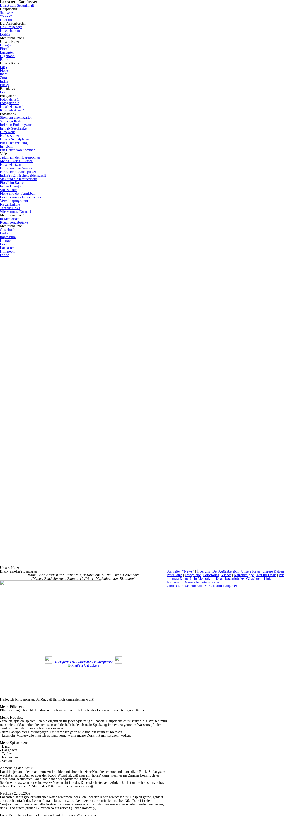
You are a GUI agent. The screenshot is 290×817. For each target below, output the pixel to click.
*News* (188, 571)
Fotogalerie (193, 575)
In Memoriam (203, 578)
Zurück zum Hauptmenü (221, 586)
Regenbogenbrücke (230, 578)
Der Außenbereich (225, 571)
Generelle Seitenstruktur (202, 582)
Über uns (203, 571)
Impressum (174, 582)
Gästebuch (253, 578)
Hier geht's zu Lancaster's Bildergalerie (84, 662)
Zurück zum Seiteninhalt (184, 586)
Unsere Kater (250, 571)
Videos (226, 575)
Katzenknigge (244, 575)
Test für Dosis (266, 575)
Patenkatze (174, 575)
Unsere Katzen (273, 571)
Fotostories (211, 575)
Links (268, 578)
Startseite (173, 571)
